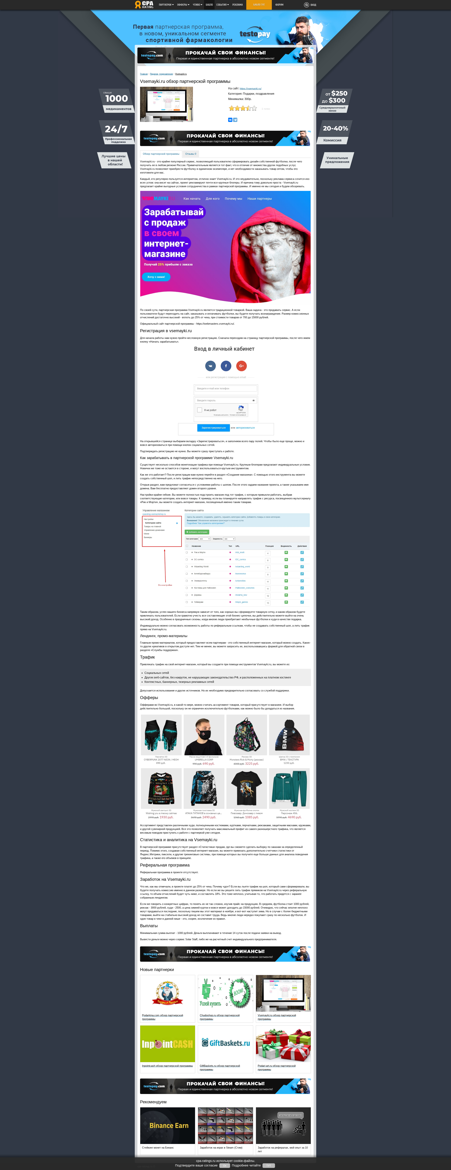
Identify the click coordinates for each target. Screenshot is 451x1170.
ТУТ (268, 1165)
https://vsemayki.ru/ (250, 88)
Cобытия (221, 4)
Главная (144, 74)
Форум (279, 4)
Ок (224, 1165)
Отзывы (190, 153)
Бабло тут (259, 4)
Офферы (182, 4)
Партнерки (165, 4)
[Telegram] (235, 120)
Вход (313, 5)
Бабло (209, 4)
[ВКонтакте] (230, 120)
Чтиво (197, 4)
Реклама (237, 4)
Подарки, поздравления (161, 74)
